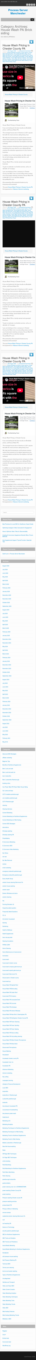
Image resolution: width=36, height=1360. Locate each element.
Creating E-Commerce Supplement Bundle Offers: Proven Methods (18, 535)
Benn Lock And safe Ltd (9, 772)
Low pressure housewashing (10, 1110)
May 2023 (5, 690)
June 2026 (5, 573)
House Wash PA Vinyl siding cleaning (20, 60)
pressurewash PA (7, 1205)
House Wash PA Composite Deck (21, 55)
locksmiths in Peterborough (10, 1095)
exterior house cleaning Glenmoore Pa (13, 882)
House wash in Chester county (11, 978)
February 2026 (6, 588)
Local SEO (5, 1088)
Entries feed (6, 1338)
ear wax (5, 856)
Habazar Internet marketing (21, 189)
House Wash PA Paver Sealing (19, 59)
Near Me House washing (9, 1146)
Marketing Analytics (8, 1124)
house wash (6, 959)
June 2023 (5, 687)
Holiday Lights (6, 944)
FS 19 (4, 915)
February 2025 (6, 632)
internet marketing (7, 1073)
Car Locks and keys (8, 790)
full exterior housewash (9, 919)
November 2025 (7, 599)
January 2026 (6, 591)
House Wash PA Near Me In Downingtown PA (14, 1014)
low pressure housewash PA (10, 1106)
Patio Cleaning (6, 1176)
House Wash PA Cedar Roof (10, 992)
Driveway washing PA (8, 834)
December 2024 (7, 639)
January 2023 (6, 705)
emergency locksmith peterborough (12, 871)
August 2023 (6, 679)
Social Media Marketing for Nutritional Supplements (16, 1249)
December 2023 (7, 665)
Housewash (6, 1054)
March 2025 (6, 628)
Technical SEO (6, 1264)
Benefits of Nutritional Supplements (12, 765)
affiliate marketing (7, 757)
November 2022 (7, 712)
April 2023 (5, 694)
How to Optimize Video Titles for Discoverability (15, 531)
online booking (6, 1161)
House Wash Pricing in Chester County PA (16, 46)
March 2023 (6, 698)
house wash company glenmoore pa (12, 966)
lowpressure (6, 1117)
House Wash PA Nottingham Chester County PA (15, 1018)
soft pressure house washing (10, 1256)
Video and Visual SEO (8, 1286)
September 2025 (7, 606)
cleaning (5, 805)
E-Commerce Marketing (9, 842)
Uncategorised (6, 1278)
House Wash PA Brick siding (20, 54)
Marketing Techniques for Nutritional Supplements (16, 1128)
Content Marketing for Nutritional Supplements (15, 816)
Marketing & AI (6, 1121)
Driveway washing (7, 831)
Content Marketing (7, 812)
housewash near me (8, 1062)
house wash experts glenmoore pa (12, 970)
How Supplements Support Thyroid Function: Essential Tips (17, 540)
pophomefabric (6, 1183)
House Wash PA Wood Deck (10, 1044)
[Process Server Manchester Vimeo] (32, 5)
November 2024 (7, 643)
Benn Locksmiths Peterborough (11, 779)
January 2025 (6, 635)
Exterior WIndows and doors (14, 52)
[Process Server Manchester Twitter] (34, 5)
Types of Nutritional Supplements (11, 1275)
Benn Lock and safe (8, 768)
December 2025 (7, 595)
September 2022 (7, 720)
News (14, 61)
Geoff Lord (5, 554)
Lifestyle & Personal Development (11, 1084)
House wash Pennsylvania (9, 1047)
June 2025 (5, 617)
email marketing (7, 867)
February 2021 (6, 738)
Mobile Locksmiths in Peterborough (12, 1143)
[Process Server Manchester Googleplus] (27, 5)
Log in (4, 1334)
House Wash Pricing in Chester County (16, 94)
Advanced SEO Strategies (9, 754)
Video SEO (5, 1308)
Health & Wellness (7, 930)
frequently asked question (9, 908)
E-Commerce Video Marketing (11, 849)
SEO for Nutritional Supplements (11, 1234)
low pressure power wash (9, 1113)
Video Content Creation (9, 1289)
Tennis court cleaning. (8, 1267)
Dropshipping (6, 838)
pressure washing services (10, 1201)
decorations (6, 827)
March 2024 (6, 654)
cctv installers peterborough (10, 798)
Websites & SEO (7, 1319)
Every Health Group (8, 878)
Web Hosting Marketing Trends (11, 1315)
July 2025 (5, 613)
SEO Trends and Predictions (10, 1242)
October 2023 (6, 672)
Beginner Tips (6, 761)
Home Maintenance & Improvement (12, 952)
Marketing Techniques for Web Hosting (13, 1132)
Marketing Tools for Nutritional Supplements (14, 1135)
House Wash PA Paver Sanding (11, 1025)
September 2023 (7, 676)
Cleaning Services (7, 809)
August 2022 (6, 723)
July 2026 (5, 569)
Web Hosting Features (8, 1311)
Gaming (5, 922)
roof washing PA (7, 1223)
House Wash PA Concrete (9, 1003)
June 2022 (5, 731)
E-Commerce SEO (7, 845)
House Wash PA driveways (18, 56)
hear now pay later (7, 937)
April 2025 (5, 624)
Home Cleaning (7, 948)
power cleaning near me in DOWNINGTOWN (14, 1187)
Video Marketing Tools (8, 1300)
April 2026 (5, 580)
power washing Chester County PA (12, 1190)
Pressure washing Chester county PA (12, 1198)
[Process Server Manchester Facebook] (29, 5)
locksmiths (5, 1091)
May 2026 (5, 577)
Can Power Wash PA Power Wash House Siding (15, 787)
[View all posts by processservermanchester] (32, 51)
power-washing (6, 1194)
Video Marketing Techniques (10, 1297)
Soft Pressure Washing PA (9, 1260)
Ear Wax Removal (7, 860)
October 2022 (6, 716)
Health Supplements (8, 933)
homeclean (5, 955)
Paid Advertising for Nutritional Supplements (14, 1168)
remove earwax (7, 1212)
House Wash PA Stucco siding (10, 1033)
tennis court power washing (10, 1271)
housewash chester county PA (10, 1058)
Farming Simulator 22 (8, 904)
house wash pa (24, 52)
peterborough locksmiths (9, 1179)
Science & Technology (8, 1227)
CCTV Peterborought (8, 801)
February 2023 (6, 701)
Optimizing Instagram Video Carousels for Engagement (17, 528)
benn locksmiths (7, 776)
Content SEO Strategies (9, 823)
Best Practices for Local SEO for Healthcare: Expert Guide (18, 524)
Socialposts (6, 1253)
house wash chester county (10, 963)
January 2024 (6, 661)
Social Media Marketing (9, 1245)
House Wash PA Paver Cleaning (18, 57)
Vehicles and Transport (9, 1282)
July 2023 (5, 683)
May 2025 (5, 621)
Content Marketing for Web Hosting (12, 820)
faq (3, 900)
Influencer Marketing (8, 1069)
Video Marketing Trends (9, 1304)
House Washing (7, 1051)
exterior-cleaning (7, 897)
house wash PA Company (9, 996)
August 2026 (6, 566)
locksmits (5, 1102)
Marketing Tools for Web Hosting (11, 1139)
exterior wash (6, 889)
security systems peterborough (11, 1231)
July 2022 (5, 727)
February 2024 (6, 657)
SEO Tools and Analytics (9, 1238)
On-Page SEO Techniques (9, 1157)
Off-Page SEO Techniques (9, 1154)
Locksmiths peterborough (9, 1099)
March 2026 (6, 584)
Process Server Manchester (18, 11)
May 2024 (5, 646)
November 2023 (7, 668)
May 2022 (5, 734)
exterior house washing (9, 886)
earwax (4, 864)
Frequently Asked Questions (10, 911)
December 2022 (7, 709)
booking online (6, 783)
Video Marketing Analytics (9, 1293)
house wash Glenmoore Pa (10, 974)
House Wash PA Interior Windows (11, 1011)
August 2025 (6, 610)
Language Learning (8, 1080)
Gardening (5, 926)
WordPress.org (6, 1345)
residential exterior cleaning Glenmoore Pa (14, 1216)
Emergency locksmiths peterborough (12, 875)
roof (4, 1220)
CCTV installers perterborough (11, 794)
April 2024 (5, 650)
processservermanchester (25, 51)
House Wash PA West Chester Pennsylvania (14, 1040)
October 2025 (6, 602)
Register (5, 1331)
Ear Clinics (5, 853)
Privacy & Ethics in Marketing (10, 1209)
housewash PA (6, 1066)
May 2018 (5, 742)
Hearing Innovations (8, 941)
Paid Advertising (7, 1165)
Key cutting (5, 1077)
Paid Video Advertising (8, 1172)
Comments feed (7, 1342)
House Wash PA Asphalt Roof (10, 985)
